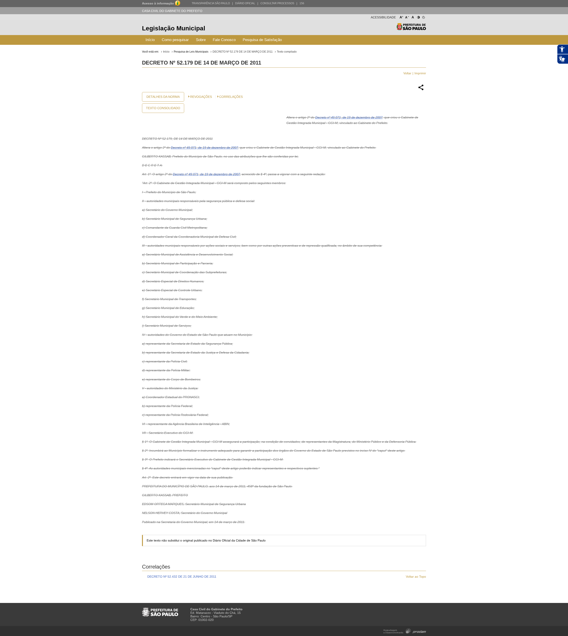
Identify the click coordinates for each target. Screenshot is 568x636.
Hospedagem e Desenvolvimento (405, 630)
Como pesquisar (175, 40)
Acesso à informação (158, 3)
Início (150, 40)
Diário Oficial (245, 3)
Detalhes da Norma (163, 96)
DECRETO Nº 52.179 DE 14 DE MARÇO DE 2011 (243, 51)
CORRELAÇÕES (231, 96)
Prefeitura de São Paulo (411, 29)
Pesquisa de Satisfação (262, 40)
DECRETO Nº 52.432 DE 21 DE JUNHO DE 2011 (181, 576)
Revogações (201, 96)
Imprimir (420, 73)
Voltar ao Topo (416, 576)
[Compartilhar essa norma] (421, 89)
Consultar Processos (277, 3)
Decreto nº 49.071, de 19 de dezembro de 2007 (349, 117)
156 (302, 3)
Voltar (407, 73)
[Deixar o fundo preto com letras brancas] (418, 16)
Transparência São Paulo (211, 3)
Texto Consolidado (163, 108)
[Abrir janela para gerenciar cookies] (423, 16)
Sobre (201, 40)
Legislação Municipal (173, 28)
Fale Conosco (224, 40)
